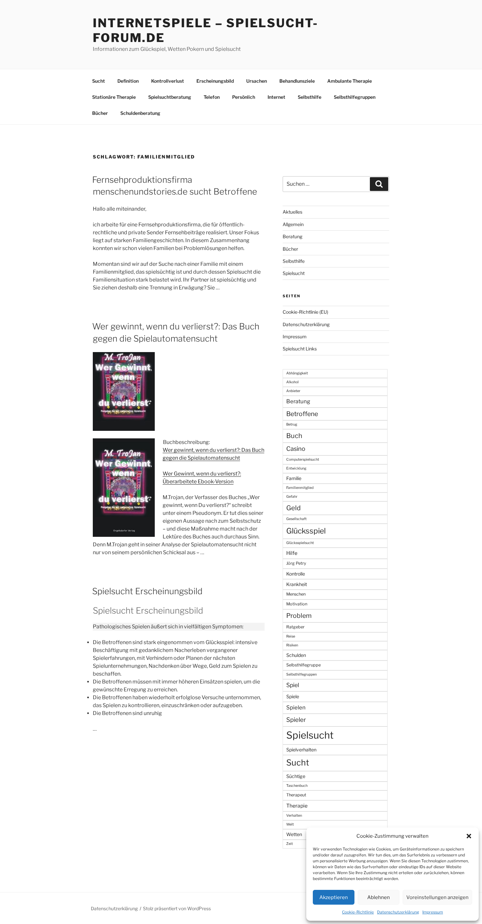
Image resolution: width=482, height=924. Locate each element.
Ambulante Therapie (349, 81)
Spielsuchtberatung (169, 97)
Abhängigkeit (297, 373)
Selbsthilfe (309, 97)
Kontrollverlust (167, 81)
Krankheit (296, 584)
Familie (293, 478)
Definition (128, 81)
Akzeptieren (333, 897)
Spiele (292, 696)
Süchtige (295, 776)
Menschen (296, 594)
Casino (295, 448)
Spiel (292, 685)
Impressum (432, 912)
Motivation (296, 603)
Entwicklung (296, 468)
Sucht (98, 81)
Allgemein (293, 224)
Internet (276, 97)
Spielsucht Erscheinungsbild (147, 591)
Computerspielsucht (302, 459)
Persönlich (243, 97)
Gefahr (291, 496)
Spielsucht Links (300, 348)
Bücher (100, 113)
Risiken (292, 645)
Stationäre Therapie (114, 97)
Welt (290, 824)
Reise (290, 636)
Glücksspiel (306, 531)
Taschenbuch (297, 786)
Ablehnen (378, 897)
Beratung (292, 236)
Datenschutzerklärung (398, 912)
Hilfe (291, 553)
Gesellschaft (296, 519)
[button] (469, 836)
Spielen (296, 707)
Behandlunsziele (297, 81)
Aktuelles (292, 212)
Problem (298, 616)
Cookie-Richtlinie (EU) (305, 312)
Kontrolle (295, 574)
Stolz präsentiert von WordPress (177, 908)
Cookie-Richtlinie (358, 912)
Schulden (296, 655)
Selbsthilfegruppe (303, 664)
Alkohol (292, 382)
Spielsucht (294, 273)
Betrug (291, 424)
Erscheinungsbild (215, 81)
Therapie (297, 806)
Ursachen (256, 81)
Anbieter (293, 391)
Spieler (296, 720)
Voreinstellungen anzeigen (437, 897)
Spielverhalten (301, 749)
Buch (294, 436)
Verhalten (294, 815)
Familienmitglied (299, 488)
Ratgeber (295, 626)
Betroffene (302, 414)
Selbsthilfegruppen (354, 97)
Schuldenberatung (140, 113)
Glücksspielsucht (300, 543)
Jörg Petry (296, 563)
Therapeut (296, 794)
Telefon (212, 97)
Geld (293, 508)
